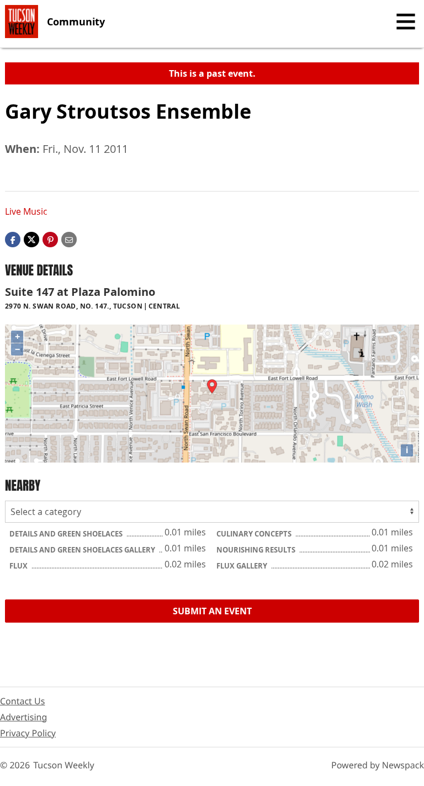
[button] (50, 239)
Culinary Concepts (254, 534)
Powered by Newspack (377, 765)
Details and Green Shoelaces (66, 534)
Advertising (23, 717)
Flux (19, 566)
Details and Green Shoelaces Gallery (83, 550)
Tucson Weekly (63, 765)
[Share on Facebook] (12, 239)
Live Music (26, 211)
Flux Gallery (242, 566)
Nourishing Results (256, 550)
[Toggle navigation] (406, 21)
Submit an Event (212, 611)
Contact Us (22, 701)
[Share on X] (31, 239)
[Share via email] (69, 239)
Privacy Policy (28, 733)
